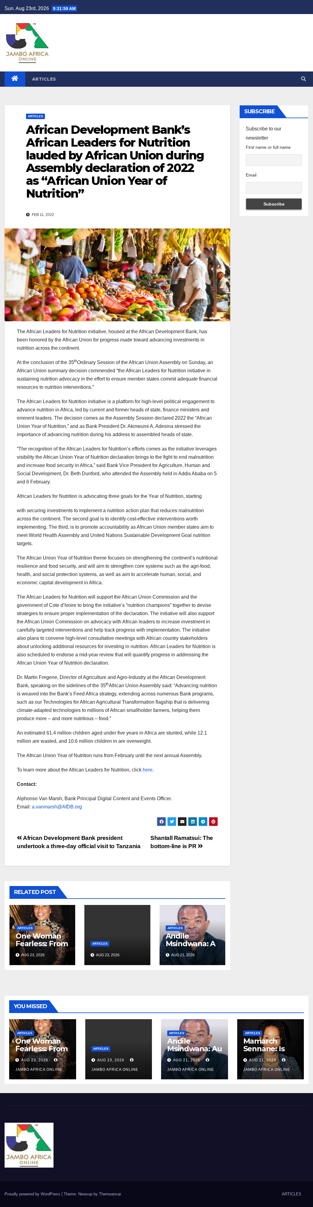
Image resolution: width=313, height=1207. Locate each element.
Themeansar (110, 1194)
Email (251, 175)
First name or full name (268, 147)
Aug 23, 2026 (34, 1060)
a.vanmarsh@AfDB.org (57, 806)
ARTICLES (44, 79)
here (148, 769)
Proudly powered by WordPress (33, 1194)
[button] (303, 79)
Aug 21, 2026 (186, 1060)
